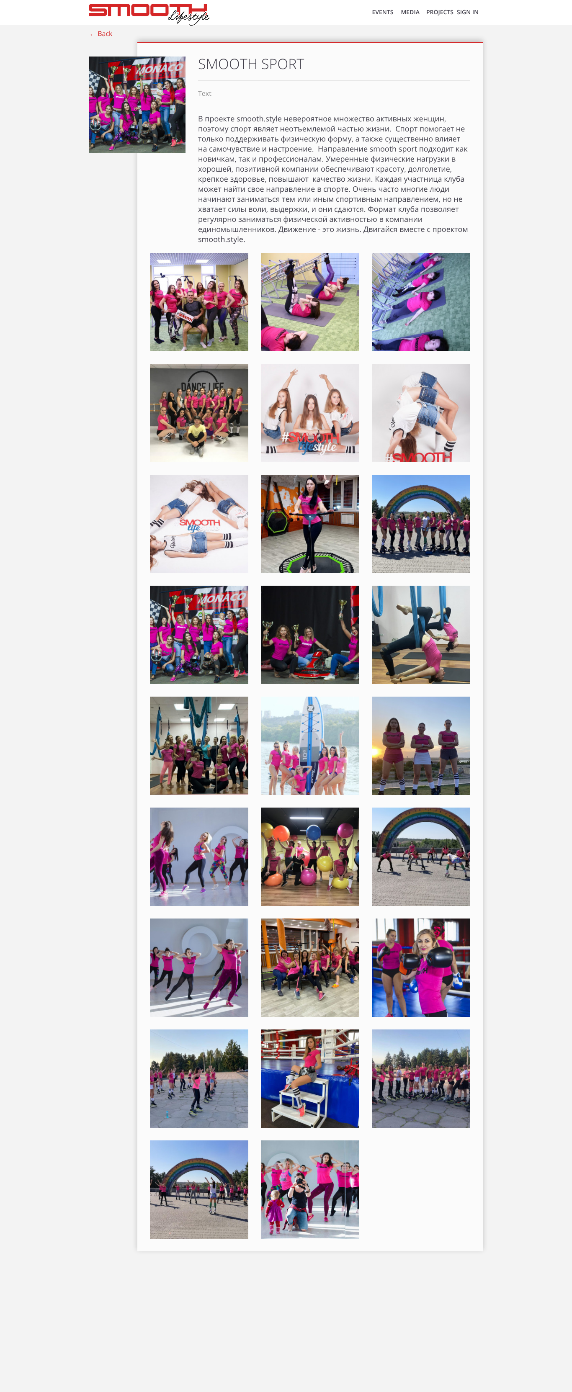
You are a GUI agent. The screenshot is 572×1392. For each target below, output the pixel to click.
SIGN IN (468, 12)
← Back (100, 33)
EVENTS (382, 12)
